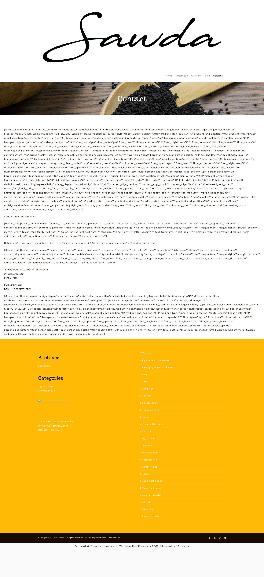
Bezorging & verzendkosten (158, 367)
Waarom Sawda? (151, 495)
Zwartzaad (148, 509)
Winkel (146, 502)
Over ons (147, 445)
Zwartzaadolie (46, 390)
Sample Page (149, 466)
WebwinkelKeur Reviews (133, 546)
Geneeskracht (150, 402)
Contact (146, 395)
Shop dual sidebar (152, 480)
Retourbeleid (149, 459)
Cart (144, 381)
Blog (144, 374)
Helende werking (152, 410)
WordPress (101, 538)
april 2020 (44, 365)
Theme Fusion (114, 538)
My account (149, 438)
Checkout (147, 388)
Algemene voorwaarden (156, 360)
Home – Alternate (152, 424)
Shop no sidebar (152, 488)
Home (145, 417)
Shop (145, 473)
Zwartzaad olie (151, 516)
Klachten (147, 431)
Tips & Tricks (45, 386)
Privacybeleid (150, 452)
